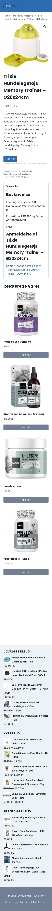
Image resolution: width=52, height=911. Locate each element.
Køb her (10, 158)
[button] (44, 26)
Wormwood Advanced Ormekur (23, 414)
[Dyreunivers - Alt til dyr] (10, 6)
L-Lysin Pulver (12, 486)
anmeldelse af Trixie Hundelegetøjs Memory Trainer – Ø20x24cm (23, 269)
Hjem (6, 15)
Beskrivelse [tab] (12, 186)
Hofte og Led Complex (17, 341)
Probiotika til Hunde (16, 559)
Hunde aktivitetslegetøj (22, 15)
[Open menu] (46, 5)
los (30, 177)
